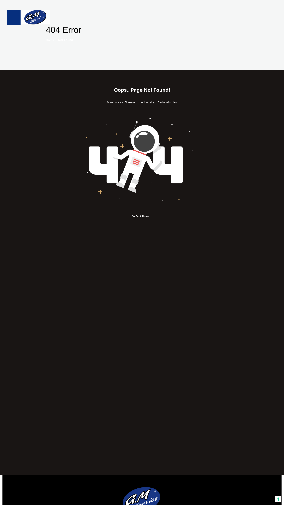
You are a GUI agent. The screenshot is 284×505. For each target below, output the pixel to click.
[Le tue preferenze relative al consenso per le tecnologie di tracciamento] (278, 499)
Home (50, 40)
